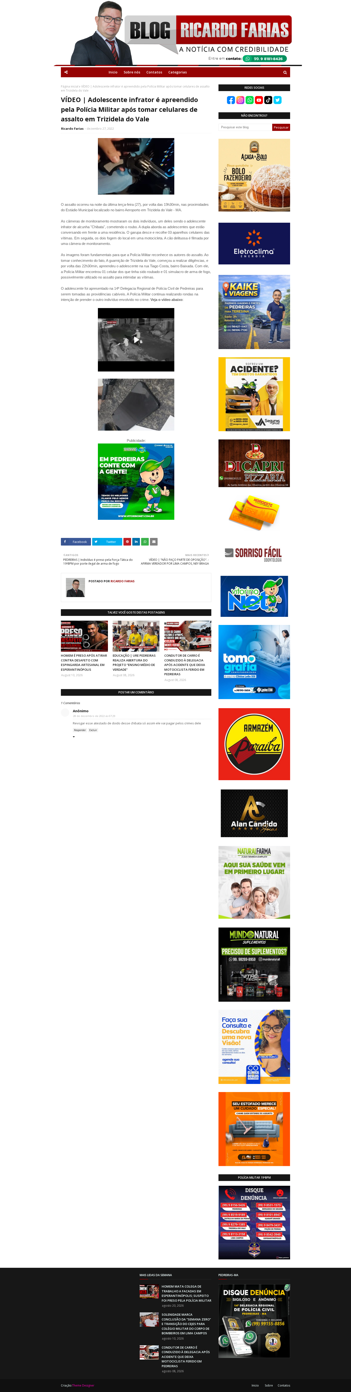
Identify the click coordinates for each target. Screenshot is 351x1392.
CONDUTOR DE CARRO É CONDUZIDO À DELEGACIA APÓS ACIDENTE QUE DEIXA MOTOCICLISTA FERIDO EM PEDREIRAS (184, 664)
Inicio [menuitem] (113, 72)
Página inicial (69, 86)
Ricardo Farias (72, 128)
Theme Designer (83, 1385)
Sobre (269, 1385)
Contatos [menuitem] (154, 72)
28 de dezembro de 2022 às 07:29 (94, 716)
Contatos (284, 1385)
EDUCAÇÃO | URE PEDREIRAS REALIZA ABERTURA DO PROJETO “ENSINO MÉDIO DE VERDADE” (134, 662)
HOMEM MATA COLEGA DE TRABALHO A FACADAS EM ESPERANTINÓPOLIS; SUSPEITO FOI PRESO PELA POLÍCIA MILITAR (186, 1293)
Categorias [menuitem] (177, 72)
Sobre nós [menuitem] (132, 72)
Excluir (93, 730)
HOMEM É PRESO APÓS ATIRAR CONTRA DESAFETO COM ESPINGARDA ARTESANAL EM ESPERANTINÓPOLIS (84, 662)
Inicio (255, 1385)
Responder (80, 730)
